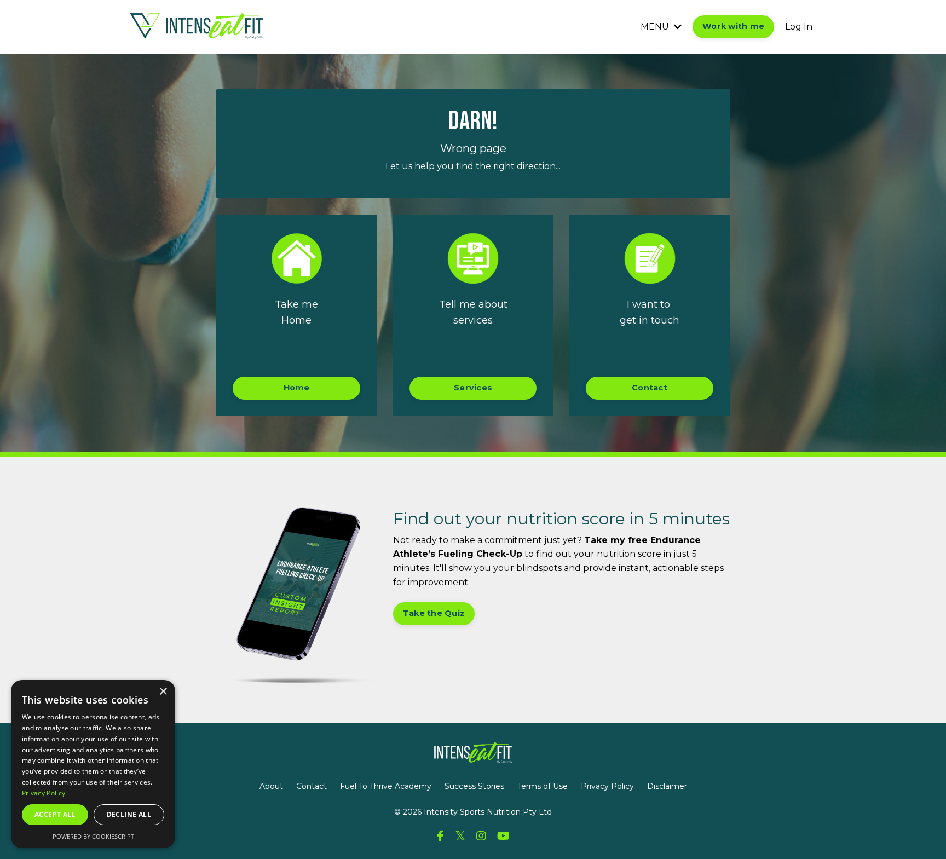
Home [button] (297, 388)
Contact (311, 786)
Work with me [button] (733, 26)
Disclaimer (667, 786)
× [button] (163, 692)
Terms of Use (542, 786)
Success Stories (474, 786)
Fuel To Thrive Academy (385, 786)
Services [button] (473, 388)
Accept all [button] (55, 814)
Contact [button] (649, 388)
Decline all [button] (129, 814)
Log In (798, 26)
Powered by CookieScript (93, 836)
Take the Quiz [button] (434, 613)
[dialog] (93, 764)
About (271, 786)
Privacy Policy (607, 786)
